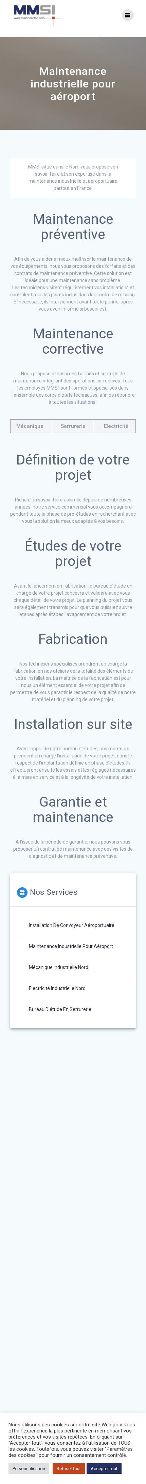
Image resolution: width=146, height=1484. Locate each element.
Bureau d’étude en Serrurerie (60, 1009)
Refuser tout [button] (69, 1468)
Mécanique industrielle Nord (58, 967)
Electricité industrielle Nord (57, 988)
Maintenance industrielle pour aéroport (71, 946)
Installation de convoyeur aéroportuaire (71, 925)
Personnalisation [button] (29, 1468)
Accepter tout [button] (104, 1468)
